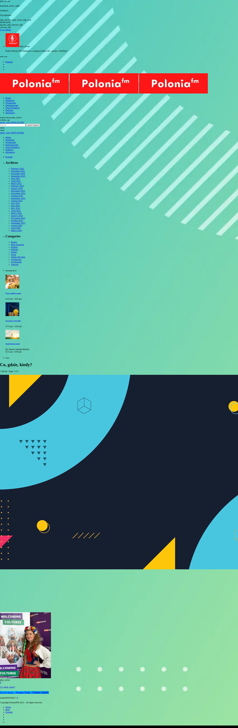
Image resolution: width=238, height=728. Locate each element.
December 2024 (18, 191)
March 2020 (16, 230)
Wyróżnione (16, 262)
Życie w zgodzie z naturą (13, 293)
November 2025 (18, 173)
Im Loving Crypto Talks (13, 321)
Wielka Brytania (18, 257)
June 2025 (15, 178)
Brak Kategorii (17, 244)
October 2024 (17, 196)
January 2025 (17, 188)
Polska (14, 252)
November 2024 (18, 193)
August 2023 (16, 225)
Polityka (14, 249)
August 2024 (16, 201)
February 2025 (17, 186)
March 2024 (16, 213)
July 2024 (15, 203)
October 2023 (17, 220)
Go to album (5, 30)
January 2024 (17, 215)
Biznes (14, 242)
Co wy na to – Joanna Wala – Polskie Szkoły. (24, 692)
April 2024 (16, 211)
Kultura (14, 247)
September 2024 (18, 198)
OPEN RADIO (12, 122)
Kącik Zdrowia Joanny (13, 344)
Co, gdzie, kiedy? (7, 687)
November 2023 (18, 218)
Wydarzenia (16, 259)
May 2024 (15, 208)
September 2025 (18, 176)
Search (33, 125)
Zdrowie (14, 264)
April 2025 (16, 181)
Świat (13, 254)
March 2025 (16, 183)
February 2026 (17, 168)
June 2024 (15, 206)
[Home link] (104, 92)
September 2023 (18, 223)
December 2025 (18, 171)
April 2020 (16, 228)
